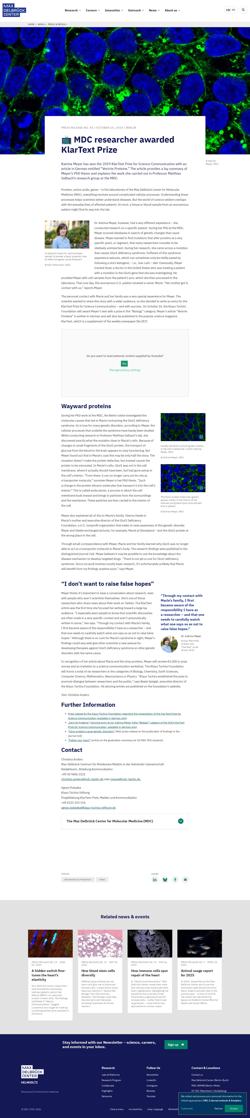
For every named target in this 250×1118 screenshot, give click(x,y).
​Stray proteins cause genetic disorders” (91, 731)
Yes (124, 363)
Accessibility (135, 1109)
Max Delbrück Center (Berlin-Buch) (210, 1080)
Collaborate (108, 1085)
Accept (234, 1108)
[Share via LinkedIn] (154, 879)
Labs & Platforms (111, 1074)
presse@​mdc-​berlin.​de (126, 779)
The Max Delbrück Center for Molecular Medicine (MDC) (109, 821)
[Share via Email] (185, 879)
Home (31, 24)
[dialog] (213, 1104)
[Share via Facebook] (175, 879)
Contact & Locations (205, 1068)
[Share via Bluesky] (165, 879)
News (153, 10)
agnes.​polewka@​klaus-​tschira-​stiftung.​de (88, 808)
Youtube (151, 1096)
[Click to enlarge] (67, 234)
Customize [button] (187, 1108)
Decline (218, 1108)
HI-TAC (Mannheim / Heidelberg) (209, 1090)
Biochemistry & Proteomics (78, 879)
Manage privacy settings (125, 370)
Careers (91, 10)
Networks (107, 1096)
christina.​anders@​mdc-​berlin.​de (82, 779)
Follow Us (153, 1068)
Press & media (56, 24)
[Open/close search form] (243, 10)
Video (102, 879)
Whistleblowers (176, 1109)
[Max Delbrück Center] (14, 16)
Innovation (112, 10)
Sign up (173, 1045)
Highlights (107, 1090)
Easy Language (155, 1109)
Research (71, 10)
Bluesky (151, 1090)
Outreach (134, 10)
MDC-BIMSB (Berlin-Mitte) (205, 1085)
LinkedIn (151, 1080)
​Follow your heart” (79, 740)
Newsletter (153, 1074)
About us (171, 10)
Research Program (111, 1080)
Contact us (197, 1074)
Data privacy (116, 1109)
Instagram (152, 1085)
